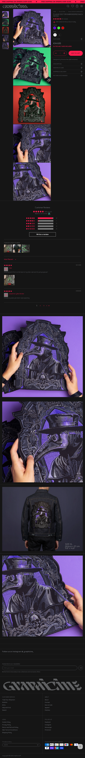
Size (54, 32)
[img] (8, 265)
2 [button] (40, 305)
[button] (68, 6)
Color (55, 25)
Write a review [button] (42, 234)
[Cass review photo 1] (9, 280)
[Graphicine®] (33, 6)
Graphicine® (17, 755)
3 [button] (43, 305)
